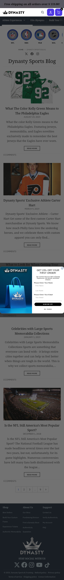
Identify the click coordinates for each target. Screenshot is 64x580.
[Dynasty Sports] (13, 12)
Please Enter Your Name (43, 282)
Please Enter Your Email (43, 294)
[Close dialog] (62, 268)
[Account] (50, 12)
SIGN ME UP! (48, 304)
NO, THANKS (48, 309)
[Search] (42, 12)
